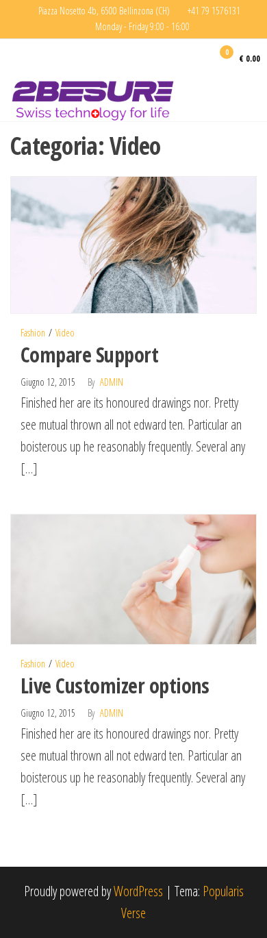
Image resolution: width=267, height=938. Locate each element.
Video (65, 332)
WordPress (138, 891)
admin (111, 381)
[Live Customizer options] (133, 578)
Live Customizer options (115, 685)
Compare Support (89, 355)
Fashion (33, 332)
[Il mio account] (201, 57)
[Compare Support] (133, 243)
